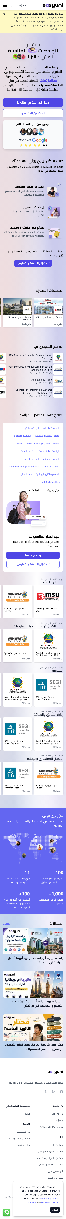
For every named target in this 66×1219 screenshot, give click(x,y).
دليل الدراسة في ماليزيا (33, 102)
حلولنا (27, 1114)
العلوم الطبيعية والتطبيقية (47, 435)
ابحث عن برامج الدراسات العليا (50, 1158)
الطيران (19, 443)
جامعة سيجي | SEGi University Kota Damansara (45, 698)
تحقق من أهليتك (55, 1178)
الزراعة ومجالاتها (31, 428)
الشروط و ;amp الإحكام (19, 1138)
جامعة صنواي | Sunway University (19, 318)
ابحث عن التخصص (33, 113)
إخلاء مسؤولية (23, 1145)
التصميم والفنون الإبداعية (48, 474)
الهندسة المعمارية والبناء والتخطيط (43, 443)
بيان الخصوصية (23, 1132)
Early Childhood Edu (50, 482)
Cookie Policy (45, 1198)
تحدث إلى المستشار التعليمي (33, 263)
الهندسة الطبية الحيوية (49, 451)
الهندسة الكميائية (51, 458)
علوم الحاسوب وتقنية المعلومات (24, 466)
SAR (22, 5)
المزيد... (7, 924)
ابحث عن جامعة (33, 555)
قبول (55, 1210)
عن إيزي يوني (57, 1114)
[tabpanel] (33, 92)
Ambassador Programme (51, 1127)
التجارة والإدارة (27, 451)
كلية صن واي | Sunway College (15, 610)
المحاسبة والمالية (51, 428)
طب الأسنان (26, 474)
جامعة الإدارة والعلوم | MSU (49, 317)
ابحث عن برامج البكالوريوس (50, 1151)
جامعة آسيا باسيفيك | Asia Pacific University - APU (48, 654)
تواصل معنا (58, 1120)
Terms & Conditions (43, 1202)
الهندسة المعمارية (22, 435)
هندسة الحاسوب (52, 466)
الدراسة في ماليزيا (55, 1171)
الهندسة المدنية (31, 458)
